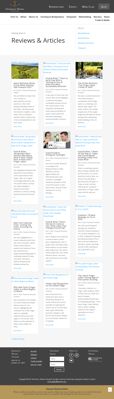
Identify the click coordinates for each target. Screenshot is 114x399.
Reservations (56, 6)
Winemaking (85, 17)
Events (73, 6)
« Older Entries (17, 339)
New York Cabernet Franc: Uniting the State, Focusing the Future (23, 226)
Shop (104, 6)
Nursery (98, 17)
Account (34, 351)
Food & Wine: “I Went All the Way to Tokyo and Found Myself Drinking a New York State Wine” (88, 155)
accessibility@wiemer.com (56, 382)
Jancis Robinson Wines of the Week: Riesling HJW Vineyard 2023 (24, 85)
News (107, 17)
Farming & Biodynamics (52, 17)
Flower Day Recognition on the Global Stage (57, 284)
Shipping (34, 355)
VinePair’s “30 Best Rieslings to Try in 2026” (86, 217)
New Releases (84, 33)
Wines (23, 17)
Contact (34, 358)
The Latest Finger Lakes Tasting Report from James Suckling (88, 277)
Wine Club (88, 6)
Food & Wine (83, 38)
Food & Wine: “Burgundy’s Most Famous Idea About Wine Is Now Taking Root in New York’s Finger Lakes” (23, 156)
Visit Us (14, 17)
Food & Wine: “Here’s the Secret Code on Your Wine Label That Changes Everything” (56, 225)
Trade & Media (102, 20)
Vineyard (82, 48)
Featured (25, 90)
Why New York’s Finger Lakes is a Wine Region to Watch (24, 289)
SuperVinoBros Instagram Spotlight (55, 153)
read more (17, 127)
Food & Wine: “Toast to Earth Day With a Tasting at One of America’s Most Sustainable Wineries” (57, 82)
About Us (33, 17)
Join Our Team (36, 365)
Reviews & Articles (86, 43)
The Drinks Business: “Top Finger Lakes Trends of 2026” (88, 85)
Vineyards (71, 17)
